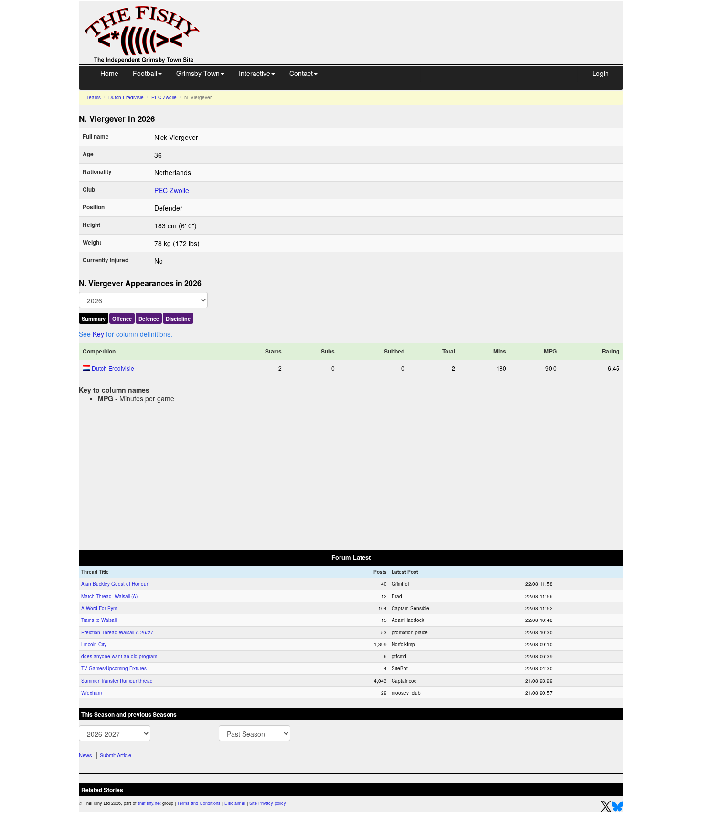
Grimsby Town (198, 73)
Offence (122, 318)
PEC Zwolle (164, 97)
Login (600, 73)
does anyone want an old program (119, 656)
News (85, 755)
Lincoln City (93, 644)
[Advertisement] (420, 22)
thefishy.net (149, 803)
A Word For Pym (99, 608)
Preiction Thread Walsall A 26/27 (117, 632)
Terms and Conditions (199, 803)
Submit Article (115, 755)
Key (98, 334)
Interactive (254, 73)
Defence (148, 318)
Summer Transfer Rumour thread (117, 680)
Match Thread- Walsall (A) (109, 596)
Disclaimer (234, 803)
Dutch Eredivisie (126, 97)
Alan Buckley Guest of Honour (114, 583)
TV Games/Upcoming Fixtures (114, 668)
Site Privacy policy (267, 803)
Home (109, 73)
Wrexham (91, 692)
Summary (94, 318)
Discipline (178, 318)
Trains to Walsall (99, 620)
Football (145, 73)
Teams (93, 97)
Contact (301, 73)
